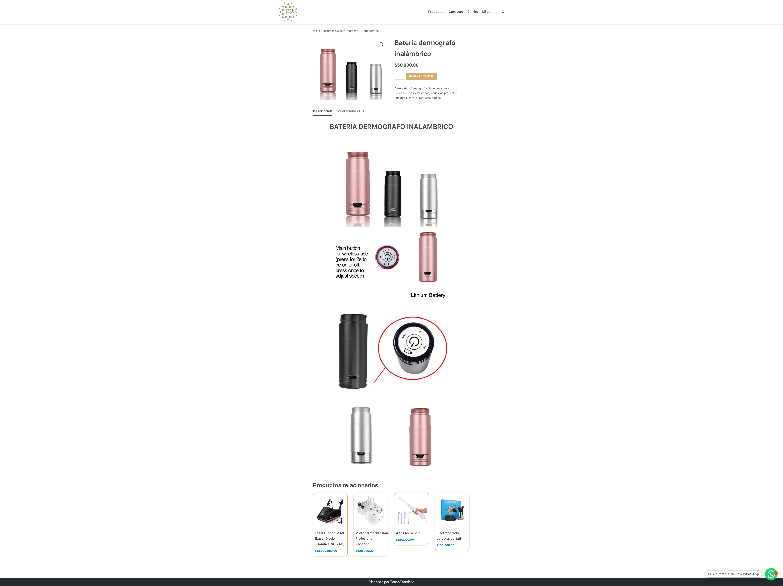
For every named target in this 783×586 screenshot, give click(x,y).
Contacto (456, 12)
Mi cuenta (490, 12)
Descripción (322, 111)
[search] (503, 12)
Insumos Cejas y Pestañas (340, 30)
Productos (436, 12)
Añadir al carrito (421, 76)
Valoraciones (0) (350, 111)
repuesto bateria (430, 97)
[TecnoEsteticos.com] (298, 11)
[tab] (322, 111)
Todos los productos (444, 93)
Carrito (472, 12)
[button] (771, 574)
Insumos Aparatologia (443, 88)
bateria (413, 97)
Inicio (316, 30)
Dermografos (370, 30)
